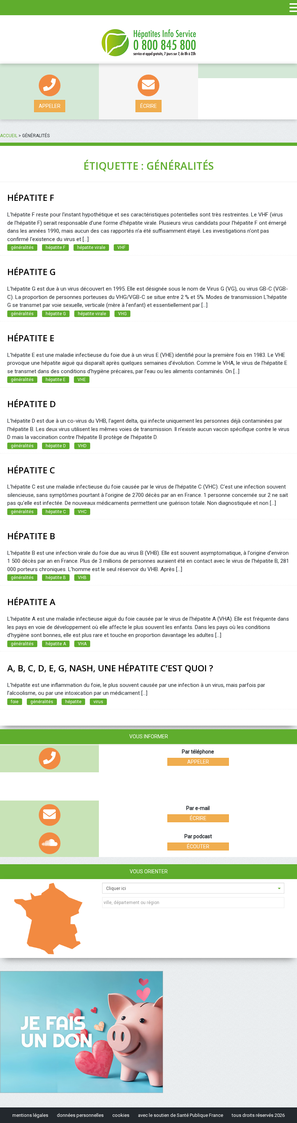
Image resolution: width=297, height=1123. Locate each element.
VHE (82, 379)
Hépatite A (31, 602)
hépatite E (56, 379)
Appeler (49, 106)
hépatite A (56, 643)
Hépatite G (31, 272)
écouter (198, 846)
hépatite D (56, 445)
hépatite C (56, 511)
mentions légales (30, 1115)
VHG (122, 313)
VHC (82, 511)
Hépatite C (31, 470)
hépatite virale (91, 247)
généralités (22, 247)
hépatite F (30, 197)
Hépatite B (31, 536)
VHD (82, 445)
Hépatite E (30, 338)
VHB (82, 577)
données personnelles (80, 1115)
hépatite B (56, 577)
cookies (120, 1115)
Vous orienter (149, 871)
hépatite (73, 701)
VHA (82, 643)
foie (14, 701)
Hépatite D (31, 404)
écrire (148, 106)
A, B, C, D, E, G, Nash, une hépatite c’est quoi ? (110, 668)
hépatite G (56, 313)
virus (98, 701)
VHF (121, 247)
